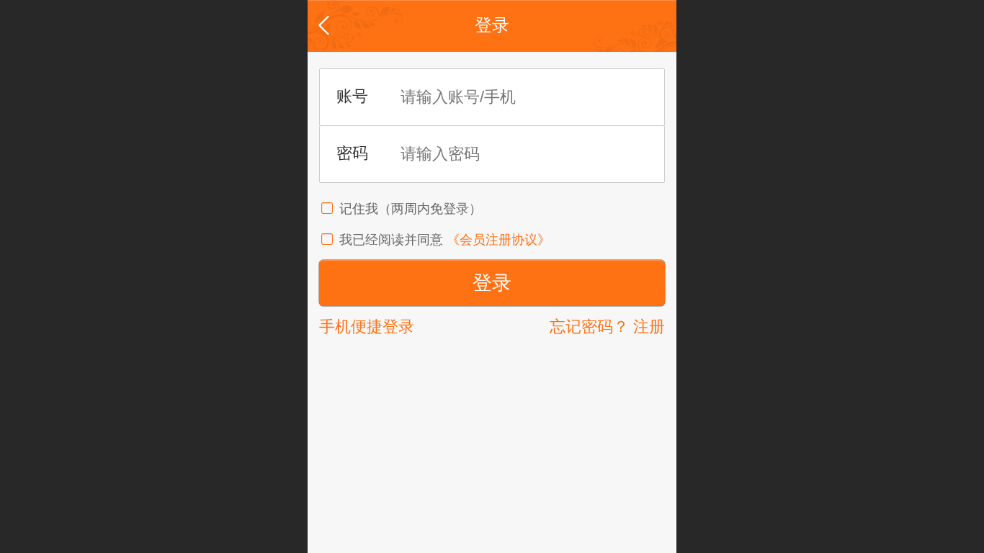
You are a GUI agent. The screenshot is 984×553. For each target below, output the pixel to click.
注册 (649, 327)
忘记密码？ (589, 327)
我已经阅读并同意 (393, 240)
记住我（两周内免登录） (410, 209)
